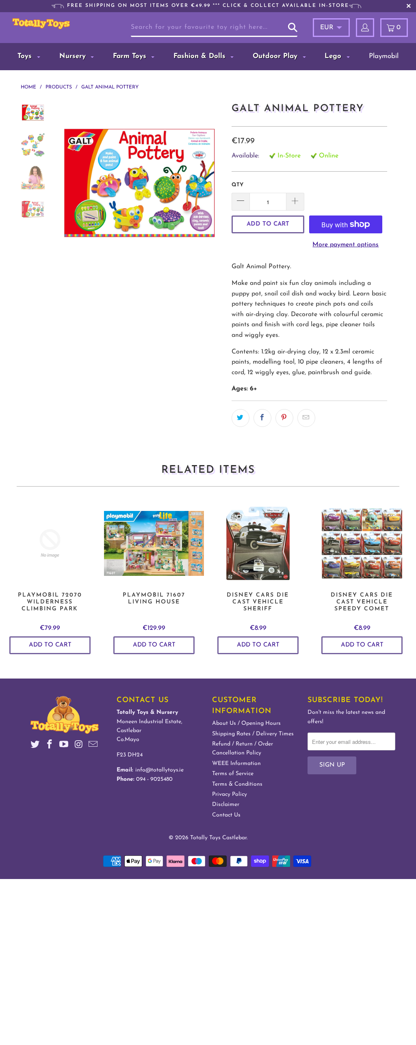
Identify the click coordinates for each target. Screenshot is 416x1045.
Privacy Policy (229, 794)
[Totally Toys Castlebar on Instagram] (79, 746)
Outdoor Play (276, 56)
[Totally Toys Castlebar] (41, 23)
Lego (334, 56)
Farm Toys (131, 56)
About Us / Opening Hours (246, 723)
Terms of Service (233, 774)
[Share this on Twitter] (240, 418)
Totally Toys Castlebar (218, 838)
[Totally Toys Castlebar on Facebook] (49, 746)
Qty (237, 184)
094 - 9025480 (154, 779)
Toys (25, 56)
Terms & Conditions (237, 784)
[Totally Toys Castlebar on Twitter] (35, 746)
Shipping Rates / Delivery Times (253, 734)
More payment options (345, 244)
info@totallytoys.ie (159, 770)
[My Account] (365, 27)
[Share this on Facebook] (262, 418)
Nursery (73, 56)
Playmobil (384, 56)
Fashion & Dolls (200, 56)
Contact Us (226, 815)
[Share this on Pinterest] (284, 418)
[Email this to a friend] (306, 418)
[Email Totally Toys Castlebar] (93, 746)
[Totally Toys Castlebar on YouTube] (64, 746)
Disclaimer (225, 805)
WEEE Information (236, 764)
